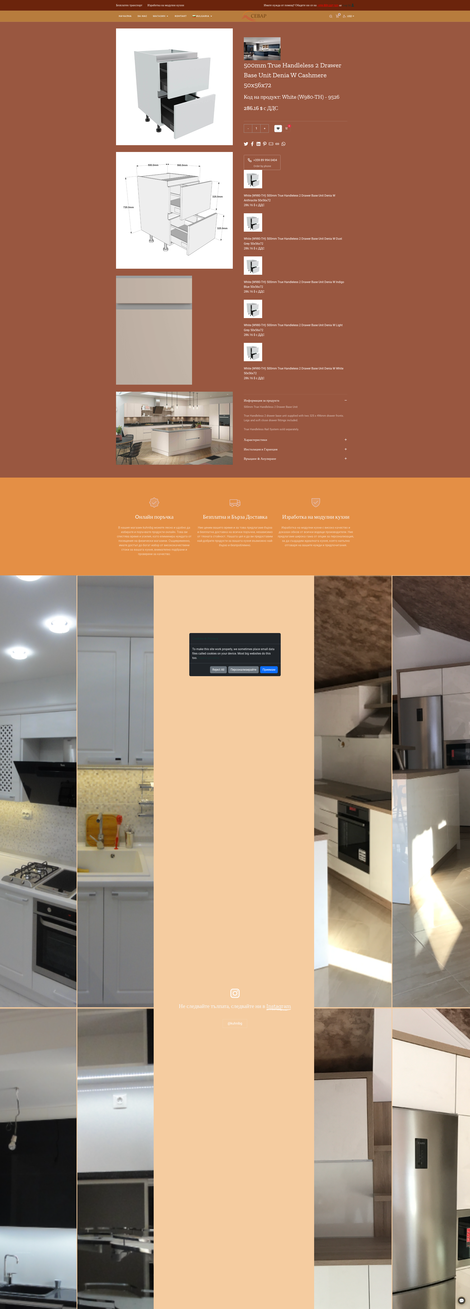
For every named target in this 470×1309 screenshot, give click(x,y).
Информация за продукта (261, 400)
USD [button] (350, 16)
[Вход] (352, 5)
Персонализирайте (243, 669)
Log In (347, 5)
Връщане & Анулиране (260, 459)
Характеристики (255, 440)
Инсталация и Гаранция (260, 449)
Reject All (218, 669)
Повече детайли (208, 658)
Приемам (269, 669)
